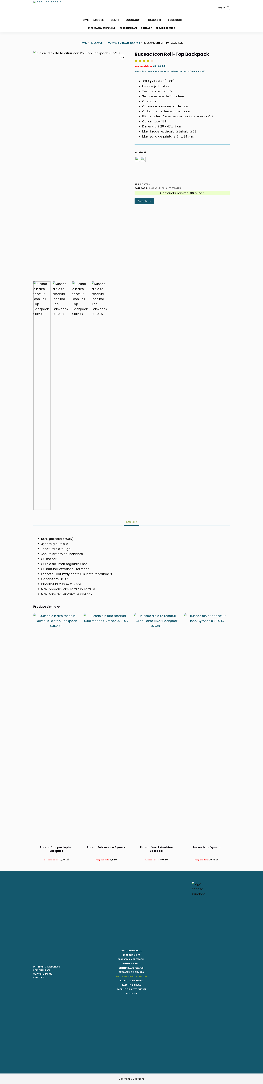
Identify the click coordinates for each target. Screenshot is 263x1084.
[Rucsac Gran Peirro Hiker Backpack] (156, 727)
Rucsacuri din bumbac (131, 972)
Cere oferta (144, 201)
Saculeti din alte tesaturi (131, 989)
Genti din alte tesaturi (131, 968)
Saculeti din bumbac (131, 981)
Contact (146, 28)
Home (85, 20)
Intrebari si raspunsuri (47, 966)
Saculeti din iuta (131, 985)
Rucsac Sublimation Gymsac (106, 847)
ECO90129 (140, 152)
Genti (114, 20)
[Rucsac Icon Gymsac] (207, 727)
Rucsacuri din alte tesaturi (165, 188)
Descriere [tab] (131, 522)
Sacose (98, 20)
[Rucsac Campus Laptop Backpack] (56, 727)
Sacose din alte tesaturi (131, 959)
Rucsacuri (133, 20)
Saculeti (154, 20)
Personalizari (128, 28)
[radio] (137, 159)
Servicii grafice (165, 28)
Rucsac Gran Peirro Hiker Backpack (156, 849)
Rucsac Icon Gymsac (207, 847)
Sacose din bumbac (131, 951)
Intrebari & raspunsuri (102, 28)
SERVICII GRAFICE (42, 973)
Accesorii (175, 20)
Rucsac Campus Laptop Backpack (56, 849)
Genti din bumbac (131, 963)
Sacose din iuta (131, 955)
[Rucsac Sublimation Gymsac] (106, 727)
